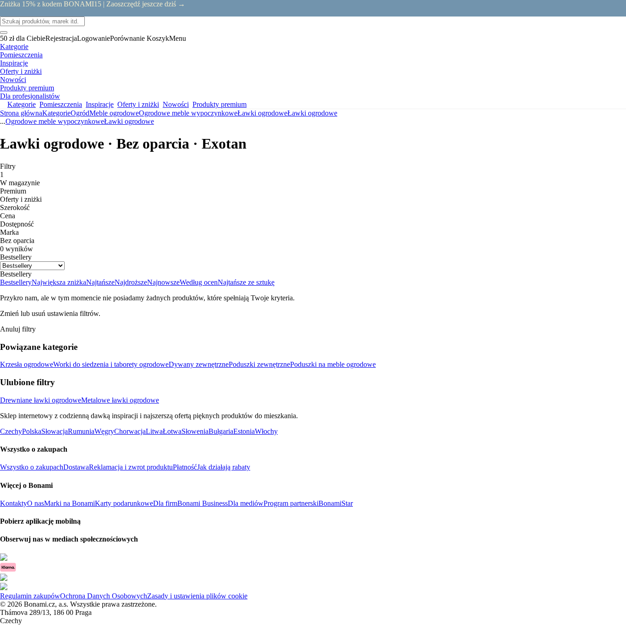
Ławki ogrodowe (312, 113)
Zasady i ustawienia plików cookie (197, 596)
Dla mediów (246, 503)
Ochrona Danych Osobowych (103, 596)
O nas (35, 503)
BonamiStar (335, 503)
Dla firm (165, 503)
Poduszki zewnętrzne (259, 364)
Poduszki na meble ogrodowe (333, 364)
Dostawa (76, 467)
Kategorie (56, 113)
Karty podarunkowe (124, 503)
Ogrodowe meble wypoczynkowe (188, 113)
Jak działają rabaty (223, 467)
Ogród (80, 113)
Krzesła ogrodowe (26, 364)
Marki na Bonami (69, 503)
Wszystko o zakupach (31, 467)
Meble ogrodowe (114, 113)
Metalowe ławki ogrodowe (120, 400)
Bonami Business (202, 503)
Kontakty (13, 503)
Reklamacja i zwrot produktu (131, 467)
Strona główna (21, 113)
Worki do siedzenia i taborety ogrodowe (111, 364)
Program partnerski (291, 503)
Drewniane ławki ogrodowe (40, 400)
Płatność (185, 467)
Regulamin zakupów (30, 596)
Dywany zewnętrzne (199, 364)
